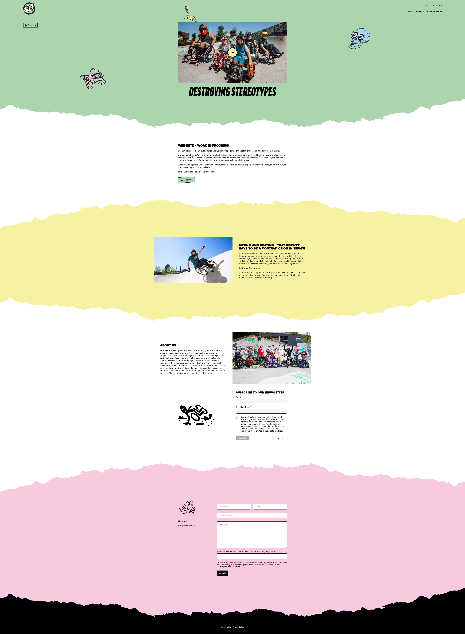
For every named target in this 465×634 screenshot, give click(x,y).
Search (426, 6)
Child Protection (434, 11)
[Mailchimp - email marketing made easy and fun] (279, 439)
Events (419, 11)
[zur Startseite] (29, 8)
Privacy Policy (238, 627)
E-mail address (243, 407)
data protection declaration (230, 567)
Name (238, 397)
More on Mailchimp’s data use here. (267, 431)
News (410, 11)
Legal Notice (226, 627)
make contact (187, 179)
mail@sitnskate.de (246, 565)
